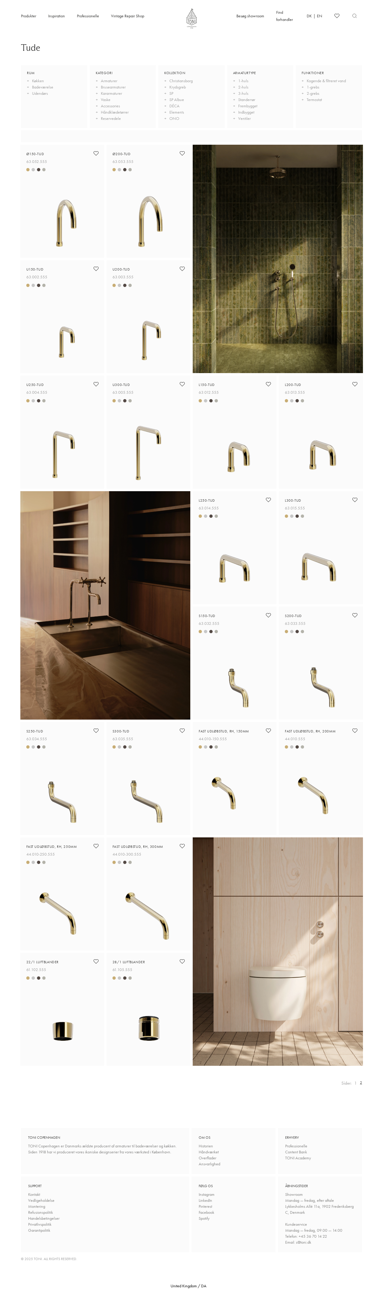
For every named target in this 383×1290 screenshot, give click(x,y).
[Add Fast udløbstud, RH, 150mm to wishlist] (268, 730)
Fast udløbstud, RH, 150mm (224, 731)
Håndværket (209, 1152)
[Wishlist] (337, 16)
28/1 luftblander (129, 962)
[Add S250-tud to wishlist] (96, 730)
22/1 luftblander (42, 962)
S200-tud (293, 615)
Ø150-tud (35, 154)
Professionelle (88, 16)
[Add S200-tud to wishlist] (355, 615)
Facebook (206, 1212)
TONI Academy (298, 1158)
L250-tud (207, 500)
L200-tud (293, 384)
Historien (206, 1146)
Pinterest (205, 1206)
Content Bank (296, 1152)
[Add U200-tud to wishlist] (182, 268)
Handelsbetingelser (44, 1218)
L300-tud (293, 500)
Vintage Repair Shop (127, 16)
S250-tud (34, 731)
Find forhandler (284, 16)
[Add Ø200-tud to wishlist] (182, 153)
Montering (36, 1206)
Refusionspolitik (40, 1212)
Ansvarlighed (209, 1164)
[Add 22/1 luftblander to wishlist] (96, 961)
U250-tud (35, 384)
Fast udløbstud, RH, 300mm (138, 846)
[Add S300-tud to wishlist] (182, 730)
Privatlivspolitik (39, 1224)
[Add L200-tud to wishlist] (355, 384)
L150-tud (207, 384)
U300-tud (121, 384)
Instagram (207, 1194)
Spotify (204, 1218)
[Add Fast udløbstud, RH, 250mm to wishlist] (96, 846)
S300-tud (121, 731)
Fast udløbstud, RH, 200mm (310, 731)
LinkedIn (205, 1200)
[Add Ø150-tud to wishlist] (96, 153)
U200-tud (121, 269)
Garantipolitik (39, 1230)
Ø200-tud (122, 154)
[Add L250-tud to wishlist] (268, 500)
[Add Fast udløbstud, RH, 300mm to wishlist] (182, 846)
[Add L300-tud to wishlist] (355, 500)
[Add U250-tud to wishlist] (96, 384)
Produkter (28, 16)
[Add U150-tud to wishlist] (96, 268)
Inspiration (56, 16)
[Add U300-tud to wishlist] (182, 384)
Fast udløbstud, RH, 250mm (51, 846)
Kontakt (34, 1194)
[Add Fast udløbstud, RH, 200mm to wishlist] (355, 730)
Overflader (207, 1158)
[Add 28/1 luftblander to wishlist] (182, 961)
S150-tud (207, 615)
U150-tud (35, 269)
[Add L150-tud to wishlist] (268, 384)
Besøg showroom (250, 16)
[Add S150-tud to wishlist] (268, 615)
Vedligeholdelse (41, 1200)
